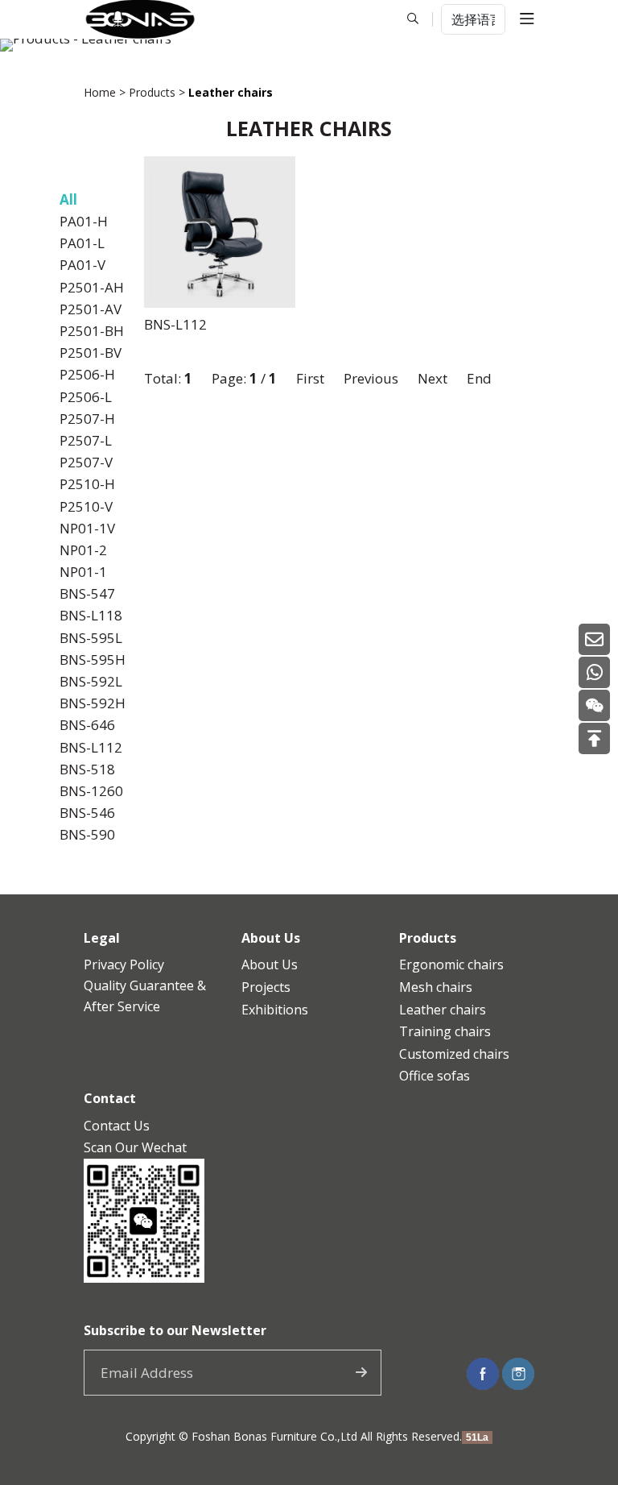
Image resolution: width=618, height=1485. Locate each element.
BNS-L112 (91, 747)
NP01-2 (83, 550)
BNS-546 (87, 812)
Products (152, 92)
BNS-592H (93, 703)
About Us (269, 964)
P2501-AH (92, 287)
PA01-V (82, 264)
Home (100, 92)
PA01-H (84, 221)
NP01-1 (83, 571)
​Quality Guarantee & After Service (145, 996)
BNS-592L (91, 681)
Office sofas (434, 1076)
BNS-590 (87, 834)
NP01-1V (87, 528)
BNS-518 (87, 769)
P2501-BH (92, 330)
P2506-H (87, 374)
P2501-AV (91, 309)
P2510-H (87, 484)
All (68, 199)
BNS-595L (91, 637)
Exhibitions (274, 1009)
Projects (265, 987)
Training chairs (445, 1031)
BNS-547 (87, 593)
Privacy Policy (124, 964)
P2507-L (86, 440)
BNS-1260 (91, 791)
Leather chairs (442, 1009)
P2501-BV (91, 352)
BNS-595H (93, 659)
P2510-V (86, 506)
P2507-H (87, 418)
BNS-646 (87, 725)
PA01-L (82, 243)
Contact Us (117, 1125)
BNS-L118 (91, 615)
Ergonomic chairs (451, 964)
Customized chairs (454, 1054)
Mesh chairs (435, 987)
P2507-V (86, 462)
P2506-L (86, 397)
